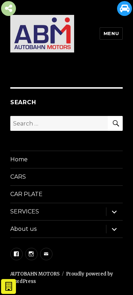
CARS (18, 176)
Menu (111, 33)
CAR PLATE (26, 194)
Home (19, 159)
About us (23, 229)
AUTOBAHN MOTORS (35, 274)
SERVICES (24, 211)
